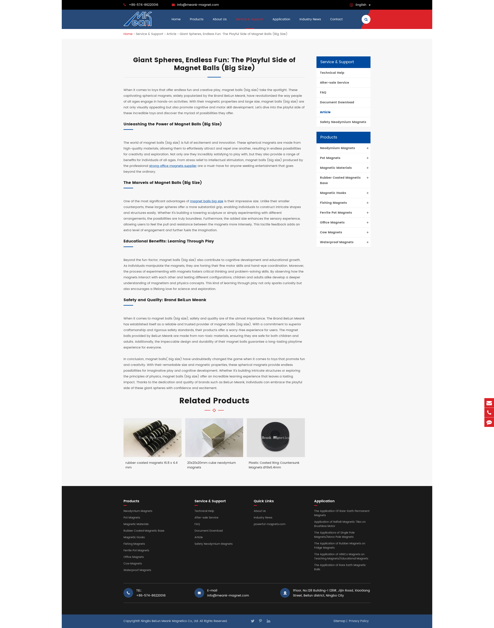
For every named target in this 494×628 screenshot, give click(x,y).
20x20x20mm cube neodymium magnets (211, 465)
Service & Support (249, 19)
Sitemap (339, 621)
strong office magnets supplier (173, 165)
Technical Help (332, 72)
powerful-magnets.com (269, 524)
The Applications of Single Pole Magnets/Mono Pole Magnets (334, 534)
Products (196, 19)
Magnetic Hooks (333, 192)
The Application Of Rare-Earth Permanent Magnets (342, 513)
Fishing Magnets (333, 202)
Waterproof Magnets (337, 242)
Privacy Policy (359, 621)
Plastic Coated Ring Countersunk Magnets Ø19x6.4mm (274, 465)
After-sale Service (334, 82)
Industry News (310, 19)
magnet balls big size (206, 201)
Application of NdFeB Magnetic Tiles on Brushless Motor (340, 524)
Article (171, 34)
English (361, 4)
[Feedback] (489, 422)
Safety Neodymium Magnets (343, 122)
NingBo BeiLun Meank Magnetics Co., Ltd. (170, 621)
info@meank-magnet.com (198, 4)
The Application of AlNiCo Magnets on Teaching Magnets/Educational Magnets (341, 556)
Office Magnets (332, 222)
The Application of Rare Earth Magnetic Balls (340, 567)
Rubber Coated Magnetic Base (340, 180)
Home (176, 19)
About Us (220, 19)
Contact (336, 19)
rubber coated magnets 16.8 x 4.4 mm (151, 465)
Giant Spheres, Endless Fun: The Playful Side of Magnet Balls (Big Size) (234, 34)
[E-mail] (489, 403)
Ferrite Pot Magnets (336, 212)
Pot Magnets (330, 158)
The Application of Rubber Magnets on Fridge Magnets (339, 545)
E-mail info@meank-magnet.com (228, 593)
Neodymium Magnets (337, 148)
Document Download (337, 102)
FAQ (323, 92)
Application (281, 19)
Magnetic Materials (336, 167)
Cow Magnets (331, 232)
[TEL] (489, 412)
